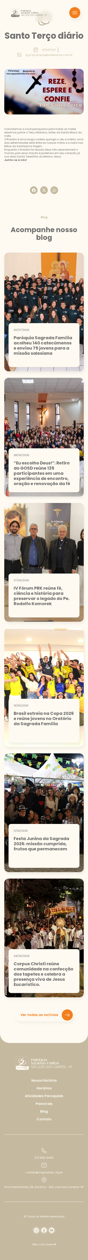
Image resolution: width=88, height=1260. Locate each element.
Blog (44, 1111)
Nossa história (44, 1080)
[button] (34, 190)
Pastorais (44, 1103)
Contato (44, 1119)
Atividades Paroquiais (44, 1095)
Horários (44, 1088)
